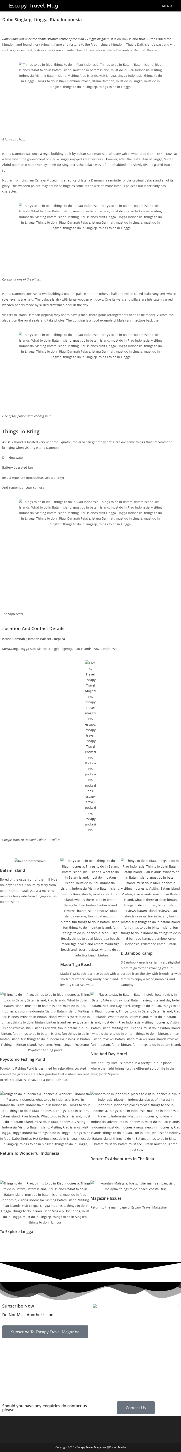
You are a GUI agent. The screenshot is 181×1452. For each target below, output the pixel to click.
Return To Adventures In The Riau (122, 1158)
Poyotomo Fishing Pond (22, 1059)
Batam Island (12, 870)
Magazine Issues (106, 1198)
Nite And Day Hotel (108, 1053)
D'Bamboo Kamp (137, 953)
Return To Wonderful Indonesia (29, 1153)
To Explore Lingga (16, 1231)
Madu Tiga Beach (76, 964)
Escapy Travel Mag (33, 5)
